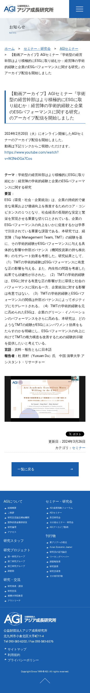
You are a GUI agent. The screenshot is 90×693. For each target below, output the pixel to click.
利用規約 (14, 655)
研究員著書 (55, 571)
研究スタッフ (14, 541)
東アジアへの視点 (58, 542)
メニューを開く (79, 9)
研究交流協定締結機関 (18, 517)
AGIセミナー (69, 49)
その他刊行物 (56, 576)
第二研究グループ (16, 561)
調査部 (11, 571)
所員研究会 (55, 517)
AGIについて (13, 501)
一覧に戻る (26, 469)
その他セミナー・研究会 (61, 522)
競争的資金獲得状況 (17, 522)
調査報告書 (55, 561)
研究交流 (12, 591)
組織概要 (12, 508)
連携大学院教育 (15, 596)
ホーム (10, 49)
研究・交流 (12, 580)
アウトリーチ (14, 600)
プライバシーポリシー (23, 660)
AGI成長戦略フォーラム (61, 508)
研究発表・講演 (15, 586)
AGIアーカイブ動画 (59, 527)
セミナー (78, 448)
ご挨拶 (11, 513)
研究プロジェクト (17, 550)
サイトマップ (17, 649)
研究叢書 (54, 566)
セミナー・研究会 (37, 49)
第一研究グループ (16, 556)
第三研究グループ (16, 566)
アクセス (12, 532)
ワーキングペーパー (59, 557)
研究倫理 (12, 527)
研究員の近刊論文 (58, 552)
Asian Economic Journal (61, 547)
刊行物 (51, 536)
